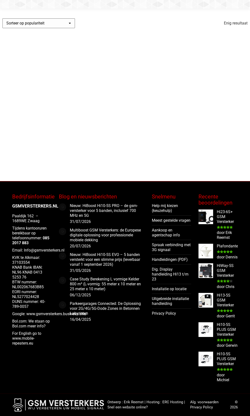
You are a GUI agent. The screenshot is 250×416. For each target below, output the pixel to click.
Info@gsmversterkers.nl (44, 250)
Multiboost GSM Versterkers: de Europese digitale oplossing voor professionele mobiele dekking (105, 235)
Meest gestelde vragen (171, 220)
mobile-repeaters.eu (23, 341)
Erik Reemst (134, 402)
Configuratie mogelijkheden (28, 168)
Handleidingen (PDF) (170, 259)
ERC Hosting (172, 402)
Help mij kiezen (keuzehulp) (165, 208)
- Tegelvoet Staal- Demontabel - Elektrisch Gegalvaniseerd (25, 137)
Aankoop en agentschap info (166, 232)
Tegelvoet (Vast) (23, 122)
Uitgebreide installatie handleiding (170, 301)
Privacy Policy (164, 313)
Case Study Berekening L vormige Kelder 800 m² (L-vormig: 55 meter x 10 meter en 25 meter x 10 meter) (105, 284)
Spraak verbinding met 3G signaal (171, 247)
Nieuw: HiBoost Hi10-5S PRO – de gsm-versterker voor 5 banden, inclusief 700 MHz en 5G (104, 210)
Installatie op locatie (169, 289)
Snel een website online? (127, 407)
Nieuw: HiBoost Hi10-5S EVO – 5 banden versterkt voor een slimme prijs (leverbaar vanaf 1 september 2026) (105, 259)
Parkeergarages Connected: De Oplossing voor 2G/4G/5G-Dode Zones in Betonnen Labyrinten (105, 308)
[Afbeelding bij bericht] (62, 207)
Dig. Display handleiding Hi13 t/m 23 (170, 274)
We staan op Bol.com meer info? (31, 323)
